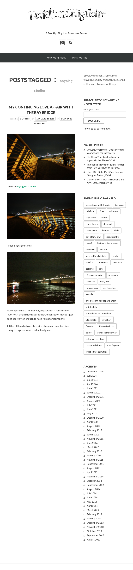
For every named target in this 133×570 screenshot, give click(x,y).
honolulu (90, 249)
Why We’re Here (56, 57)
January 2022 (94, 392)
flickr (116, 230)
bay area (119, 204)
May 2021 (92, 413)
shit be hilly (91, 307)
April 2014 (92, 506)
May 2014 (92, 501)
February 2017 (94, 430)
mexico (89, 262)
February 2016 (94, 451)
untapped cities (94, 345)
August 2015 (93, 468)
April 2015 (92, 472)
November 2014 (95, 476)
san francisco (109, 287)
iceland (103, 249)
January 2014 (94, 518)
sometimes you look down (99, 313)
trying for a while (26, 186)
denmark (107, 224)
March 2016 (93, 447)
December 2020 (95, 417)
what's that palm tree (97, 351)
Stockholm (91, 319)
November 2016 (95, 438)
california (113, 211)
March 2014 (93, 510)
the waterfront (106, 326)
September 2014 (95, 485)
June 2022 (92, 388)
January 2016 (94, 455)
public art (90, 281)
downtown (91, 230)
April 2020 (92, 422)
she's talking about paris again (101, 300)
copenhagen (92, 224)
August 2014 (93, 489)
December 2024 (95, 371)
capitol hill (91, 217)
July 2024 (92, 375)
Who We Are (79, 57)
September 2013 (95, 535)
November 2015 (95, 459)
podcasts (113, 275)
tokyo (89, 332)
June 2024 (92, 380)
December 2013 (95, 522)
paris (101, 268)
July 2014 (92, 493)
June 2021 (92, 409)
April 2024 (92, 384)
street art (106, 319)
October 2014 (94, 480)
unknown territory (95, 339)
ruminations (92, 287)
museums (103, 262)
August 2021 (93, 401)
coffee (104, 217)
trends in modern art (107, 332)
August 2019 (93, 426)
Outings (25, 119)
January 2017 (94, 434)
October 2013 (94, 531)
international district (96, 256)
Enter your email (91, 109)
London (115, 256)
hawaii (89, 243)
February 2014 (94, 514)
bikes (101, 211)
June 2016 (92, 443)
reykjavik (104, 281)
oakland (90, 268)
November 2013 (95, 527)
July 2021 (92, 405)
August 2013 (93, 539)
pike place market (94, 275)
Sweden (90, 326)
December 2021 (95, 396)
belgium (90, 211)
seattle (89, 294)
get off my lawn (93, 236)
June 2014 (92, 497)
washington (113, 345)
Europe (105, 230)
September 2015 (95, 464)
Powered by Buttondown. (97, 128)
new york (117, 262)
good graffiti (112, 236)
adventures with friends (98, 204)
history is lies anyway (107, 243)
